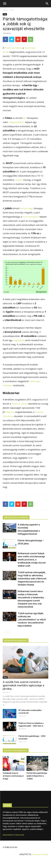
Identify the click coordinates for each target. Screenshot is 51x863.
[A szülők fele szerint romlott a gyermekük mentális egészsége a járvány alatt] (25, 662)
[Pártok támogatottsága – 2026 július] (9, 543)
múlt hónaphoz (31, 216)
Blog (12, 10)
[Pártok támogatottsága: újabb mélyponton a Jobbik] (37, 763)
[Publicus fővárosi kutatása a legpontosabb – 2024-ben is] (9, 726)
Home (5, 10)
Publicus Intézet (13, 47)
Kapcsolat (20, 835)
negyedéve (18, 340)
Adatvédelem (8, 835)
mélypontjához (16, 122)
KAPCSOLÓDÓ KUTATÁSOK (16, 518)
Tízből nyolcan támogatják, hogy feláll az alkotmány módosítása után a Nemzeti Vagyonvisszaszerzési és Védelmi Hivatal (32, 578)
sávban (19, 179)
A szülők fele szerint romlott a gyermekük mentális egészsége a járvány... (23, 685)
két (24, 118)
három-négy (26, 208)
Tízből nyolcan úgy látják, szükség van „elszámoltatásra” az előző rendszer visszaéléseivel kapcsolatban (32, 619)
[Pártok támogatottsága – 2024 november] (9, 739)
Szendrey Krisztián (40, 854)
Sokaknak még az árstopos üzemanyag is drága (13, 776)
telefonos (10, 412)
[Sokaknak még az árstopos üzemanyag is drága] (13, 763)
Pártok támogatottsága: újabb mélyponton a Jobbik (37, 776)
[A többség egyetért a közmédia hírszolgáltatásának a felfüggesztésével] (9, 527)
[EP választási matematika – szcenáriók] (9, 713)
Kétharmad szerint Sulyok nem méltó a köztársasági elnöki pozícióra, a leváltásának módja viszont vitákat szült (32, 559)
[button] (47, 3)
